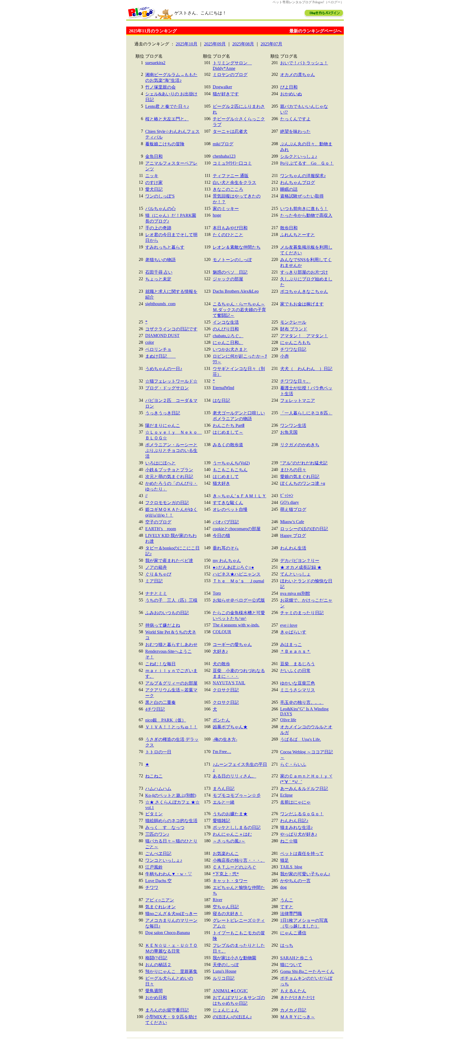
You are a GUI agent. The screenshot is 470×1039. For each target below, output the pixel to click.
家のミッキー (226, 208)
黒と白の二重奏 (160, 702)
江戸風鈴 (154, 867)
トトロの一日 (158, 752)
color (149, 342)
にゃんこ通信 (293, 933)
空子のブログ (158, 522)
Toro (217, 593)
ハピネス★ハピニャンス (237, 574)
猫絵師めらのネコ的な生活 (171, 820)
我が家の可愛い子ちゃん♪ (305, 874)
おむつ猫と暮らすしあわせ (171, 644)
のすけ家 (154, 182)
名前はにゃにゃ (295, 802)
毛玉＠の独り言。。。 (302, 702)
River (217, 899)
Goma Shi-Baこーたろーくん (307, 971)
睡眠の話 (289, 189)
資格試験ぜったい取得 (302, 196)
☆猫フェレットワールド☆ (171, 381)
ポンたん (221, 720)
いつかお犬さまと (230, 349)
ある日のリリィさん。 (234, 776)
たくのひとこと (228, 234)
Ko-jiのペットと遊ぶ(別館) (170, 795)
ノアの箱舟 (156, 567)
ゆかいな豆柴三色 (297, 683)
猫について (291, 964)
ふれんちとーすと (297, 234)
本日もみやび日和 (230, 228)
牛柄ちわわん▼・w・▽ (168, 874)
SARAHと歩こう (296, 958)
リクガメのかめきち (299, 444)
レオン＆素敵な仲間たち (237, 247)
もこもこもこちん (230, 469)
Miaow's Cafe (292, 521)
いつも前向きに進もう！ (304, 208)
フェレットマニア (297, 400)
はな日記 (221, 400)
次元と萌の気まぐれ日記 (169, 476)
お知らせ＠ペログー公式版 (239, 600)
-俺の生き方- (225, 739)
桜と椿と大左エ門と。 (167, 119)
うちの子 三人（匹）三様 (171, 600)
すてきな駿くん (228, 502)
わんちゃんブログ (297, 182)
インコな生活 (226, 322)
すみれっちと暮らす (164, 247)
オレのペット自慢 (230, 509)
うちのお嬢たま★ (230, 814)
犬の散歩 (221, 664)
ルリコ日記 (223, 978)
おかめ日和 (156, 997)
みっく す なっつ (164, 827)
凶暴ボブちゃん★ (230, 727)
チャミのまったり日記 (302, 612)
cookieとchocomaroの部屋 (237, 528)
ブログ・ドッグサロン (167, 388)
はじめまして (226, 476)
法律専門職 (291, 913)
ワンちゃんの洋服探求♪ (303, 175)
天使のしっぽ (226, 964)
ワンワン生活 (293, 425)
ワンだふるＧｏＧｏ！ (302, 814)
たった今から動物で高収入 (306, 215)
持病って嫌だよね (162, 625)
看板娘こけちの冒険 (164, 144)
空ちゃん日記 (226, 906)
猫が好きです (226, 94)
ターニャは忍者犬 (230, 131)
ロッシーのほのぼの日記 (304, 528)
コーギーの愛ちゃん (232, 644)
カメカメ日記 (293, 1010)
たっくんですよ (295, 119)
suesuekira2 (155, 62)
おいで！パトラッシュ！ (304, 63)
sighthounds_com (160, 303)
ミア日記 (154, 581)
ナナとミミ (156, 593)
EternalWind (223, 387)
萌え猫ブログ (293, 509)
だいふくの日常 (295, 670)
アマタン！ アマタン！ (304, 335)
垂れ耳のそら (226, 548)
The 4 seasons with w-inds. (236, 625)
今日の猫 (221, 535)
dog (283, 887)
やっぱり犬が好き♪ (298, 834)
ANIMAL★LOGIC (230, 990)
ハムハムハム (158, 788)
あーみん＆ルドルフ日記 (304, 788)
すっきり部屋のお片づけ (304, 272)
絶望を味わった (295, 131)
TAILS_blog (291, 867)
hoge (217, 215)
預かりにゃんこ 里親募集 (171, 971)
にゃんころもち (295, 342)
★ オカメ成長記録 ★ (300, 567)
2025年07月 (271, 44)
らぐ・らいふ (293, 764)
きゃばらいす (293, 632)
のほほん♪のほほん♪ (232, 1017)
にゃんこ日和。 (228, 342)
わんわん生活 (293, 548)
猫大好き (221, 483)
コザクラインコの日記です (171, 329)
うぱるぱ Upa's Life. (300, 739)
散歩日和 (289, 228)
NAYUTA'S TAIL (229, 683)
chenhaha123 (224, 156)
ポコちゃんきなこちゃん (304, 291)
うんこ (286, 900)
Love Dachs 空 (158, 880)
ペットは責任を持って (302, 853)
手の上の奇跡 (158, 228)
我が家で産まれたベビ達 (169, 560)
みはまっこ (291, 644)
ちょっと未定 (158, 279)
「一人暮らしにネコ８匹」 (306, 413)
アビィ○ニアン (159, 900)
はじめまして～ (228, 432)
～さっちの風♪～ (229, 841)
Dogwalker (222, 87)
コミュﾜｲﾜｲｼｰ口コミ (232, 163)
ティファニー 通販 (231, 175)
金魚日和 (154, 156)
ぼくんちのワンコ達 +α (302, 483)
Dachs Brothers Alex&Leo (236, 291)
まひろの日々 (293, 469)
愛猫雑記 (221, 820)
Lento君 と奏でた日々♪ (167, 106)
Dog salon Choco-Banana (167, 932)
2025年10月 (186, 44)
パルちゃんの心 (160, 208)
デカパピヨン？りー (299, 560)
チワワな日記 (293, 349)
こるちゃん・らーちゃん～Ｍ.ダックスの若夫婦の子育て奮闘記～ (239, 310)
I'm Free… (222, 751)
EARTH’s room (160, 528)
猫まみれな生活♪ (296, 827)
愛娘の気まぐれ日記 (299, 476)
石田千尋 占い (158, 272)
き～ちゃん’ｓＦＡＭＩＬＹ (239, 496)
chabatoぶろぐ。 (228, 335)
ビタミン (154, 814)
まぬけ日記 (160, 356)
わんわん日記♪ (294, 820)
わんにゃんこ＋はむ (232, 834)
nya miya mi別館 (295, 593)
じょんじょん (226, 1010)
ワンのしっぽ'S (160, 196)
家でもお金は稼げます (302, 304)
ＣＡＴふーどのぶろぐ (234, 867)
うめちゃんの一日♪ (163, 368)
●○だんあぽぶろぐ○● (233, 567)
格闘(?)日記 (156, 958)
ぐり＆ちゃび (158, 574)
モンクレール (293, 322)
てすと (286, 906)
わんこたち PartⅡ (229, 425)
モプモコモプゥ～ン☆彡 (237, 795)
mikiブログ (223, 144)
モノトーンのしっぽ (232, 259)
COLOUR (222, 631)
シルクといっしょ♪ (298, 156)
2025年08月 (243, 44)
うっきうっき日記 (162, 413)
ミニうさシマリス (297, 690)
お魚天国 (289, 432)
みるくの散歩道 (228, 444)
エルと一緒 (223, 802)
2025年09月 (215, 44)
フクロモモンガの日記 (167, 502)
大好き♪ (220, 651)
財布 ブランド (293, 329)
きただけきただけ (297, 997)
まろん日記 (223, 788)
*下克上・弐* (226, 874)
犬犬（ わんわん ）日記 (306, 368)
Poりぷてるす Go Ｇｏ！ (307, 163)
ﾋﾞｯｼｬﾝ (286, 495)
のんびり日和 (226, 329)
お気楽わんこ (226, 853)
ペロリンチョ (158, 349)
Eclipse (286, 795)
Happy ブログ (293, 535)
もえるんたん (293, 990)
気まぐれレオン (160, 906)
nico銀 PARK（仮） (165, 720)
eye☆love (288, 625)
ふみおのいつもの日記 (167, 612)
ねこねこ (154, 776)
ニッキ (151, 175)
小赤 (284, 356)
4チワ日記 (155, 709)
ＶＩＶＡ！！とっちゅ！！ (171, 727)
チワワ (151, 887)
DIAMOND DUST (162, 335)
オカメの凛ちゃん (297, 74)
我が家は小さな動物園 (234, 958)
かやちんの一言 (295, 880)
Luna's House (224, 971)
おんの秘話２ (158, 964)
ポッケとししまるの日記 (237, 827)
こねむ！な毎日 (160, 664)
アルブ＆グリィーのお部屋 (171, 683)
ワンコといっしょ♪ (163, 860)
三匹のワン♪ (157, 834)
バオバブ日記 (226, 522)
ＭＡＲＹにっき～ (297, 1017)
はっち (286, 945)
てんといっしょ (295, 574)
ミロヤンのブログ (230, 74)
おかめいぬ (291, 94)
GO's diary (289, 502)
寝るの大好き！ (228, 913)
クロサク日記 (226, 690)
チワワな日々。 (295, 381)
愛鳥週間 (154, 990)
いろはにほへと (160, 463)
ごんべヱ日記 (158, 853)
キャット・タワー (230, 880)
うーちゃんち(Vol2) (231, 463)
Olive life (288, 719)
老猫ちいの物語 (160, 259)
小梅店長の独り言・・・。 (239, 860)
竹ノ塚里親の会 (160, 87)
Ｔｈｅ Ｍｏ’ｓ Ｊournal (238, 581)
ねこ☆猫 (289, 841)
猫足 (284, 860)
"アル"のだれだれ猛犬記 (303, 463)
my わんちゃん (227, 560)
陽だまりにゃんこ (162, 425)
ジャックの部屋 (228, 279)
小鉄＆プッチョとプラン (169, 469)
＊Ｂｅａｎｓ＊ (295, 651)
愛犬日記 (154, 189)
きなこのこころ (228, 189)
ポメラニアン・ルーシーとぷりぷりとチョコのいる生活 (171, 450)
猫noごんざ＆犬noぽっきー (171, 913)
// (146, 495)
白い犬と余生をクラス (234, 182)
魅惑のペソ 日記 (230, 272)
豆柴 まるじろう (297, 664)
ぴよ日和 (289, 87)
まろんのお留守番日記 (167, 1010)
